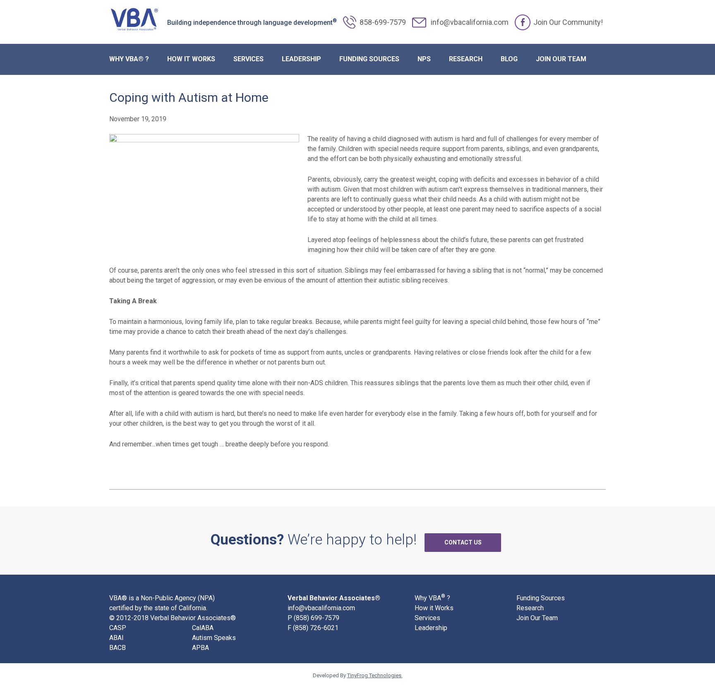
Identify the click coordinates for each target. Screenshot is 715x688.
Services (427, 618)
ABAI (116, 638)
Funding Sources (540, 598)
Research (530, 608)
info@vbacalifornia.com (470, 22)
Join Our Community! (568, 22)
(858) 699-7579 (316, 618)
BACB (117, 648)
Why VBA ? (432, 597)
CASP (117, 628)
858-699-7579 (383, 22)
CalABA (203, 628)
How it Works (434, 608)
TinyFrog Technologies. (375, 675)
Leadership (431, 628)
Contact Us (463, 542)
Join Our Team (537, 618)
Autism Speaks (214, 638)
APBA (200, 648)
